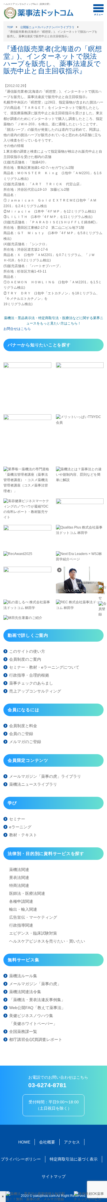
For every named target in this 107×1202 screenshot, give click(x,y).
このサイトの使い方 (27, 651)
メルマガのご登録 (25, 741)
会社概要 (47, 1142)
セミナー (17, 819)
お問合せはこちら (17, 329)
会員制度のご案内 (25, 659)
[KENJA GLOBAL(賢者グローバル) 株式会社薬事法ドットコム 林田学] (80, 592)
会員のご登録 (21, 733)
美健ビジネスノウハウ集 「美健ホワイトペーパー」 (33, 1019)
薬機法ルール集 (23, 976)
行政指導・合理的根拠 (29, 675)
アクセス (72, 1142)
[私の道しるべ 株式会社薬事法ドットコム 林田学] (27, 608)
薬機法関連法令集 (25, 991)
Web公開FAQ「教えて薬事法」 (37, 1007)
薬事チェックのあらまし (31, 683)
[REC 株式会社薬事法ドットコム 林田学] (80, 608)
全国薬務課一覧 (23, 1031)
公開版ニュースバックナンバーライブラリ (47, 27)
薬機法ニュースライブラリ (33, 784)
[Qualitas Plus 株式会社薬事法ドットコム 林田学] (80, 533)
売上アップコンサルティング (35, 691)
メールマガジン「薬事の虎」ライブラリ (45, 776)
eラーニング (20, 827)
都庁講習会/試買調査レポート (35, 1039)
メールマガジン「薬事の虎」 (35, 983)
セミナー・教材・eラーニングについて (44, 667)
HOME (24, 1142)
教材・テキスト (23, 835)
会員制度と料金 (23, 725)
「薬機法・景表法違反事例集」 (37, 999)
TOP (10, 27)
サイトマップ (54, 1176)
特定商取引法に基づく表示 (74, 1159)
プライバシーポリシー (21, 1159)
